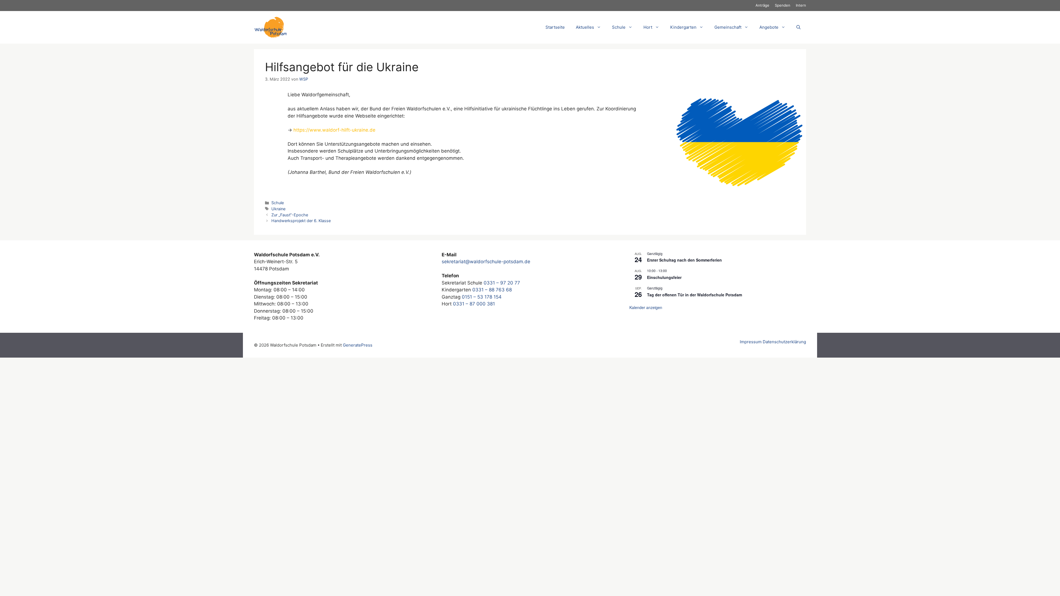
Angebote (768, 27)
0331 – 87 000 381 (474, 304)
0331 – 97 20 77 (502, 283)
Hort (647, 27)
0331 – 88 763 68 (492, 289)
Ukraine (278, 208)
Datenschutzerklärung (784, 341)
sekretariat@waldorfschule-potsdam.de (486, 261)
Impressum (751, 341)
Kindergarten (683, 27)
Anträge (762, 5)
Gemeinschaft (727, 27)
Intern (801, 5)
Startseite (555, 27)
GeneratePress (357, 345)
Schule (277, 202)
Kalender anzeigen (645, 307)
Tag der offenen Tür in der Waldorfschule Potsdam (694, 294)
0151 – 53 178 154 (482, 297)
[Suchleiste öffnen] (798, 27)
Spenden (782, 5)
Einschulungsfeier (664, 277)
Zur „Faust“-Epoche (289, 214)
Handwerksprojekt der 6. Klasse (301, 220)
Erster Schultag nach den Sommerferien (684, 260)
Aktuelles (585, 27)
